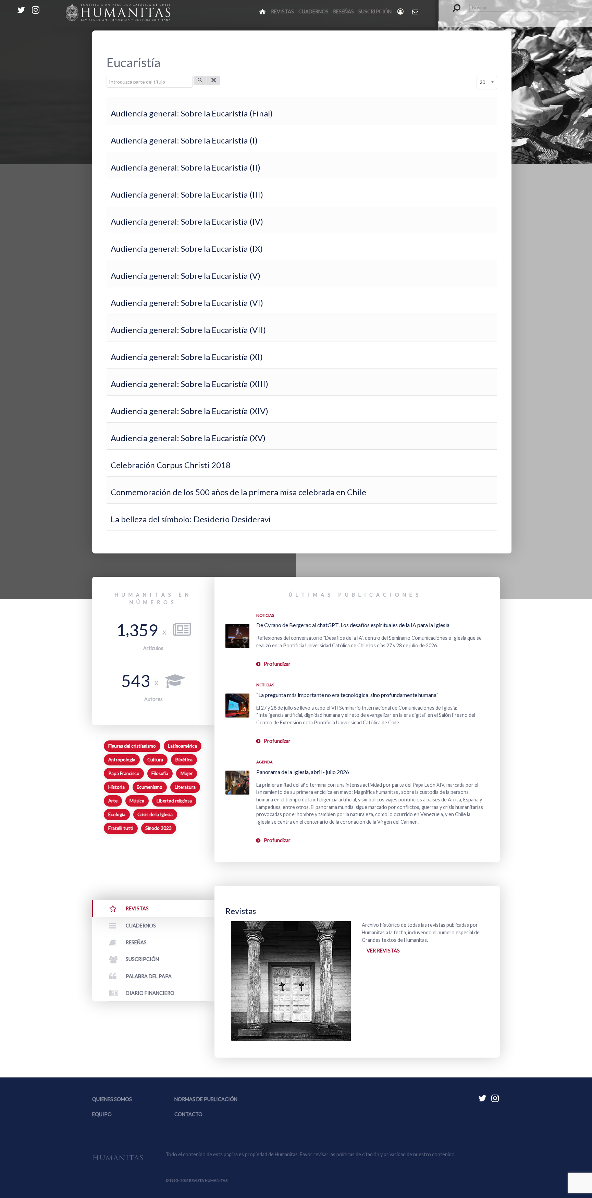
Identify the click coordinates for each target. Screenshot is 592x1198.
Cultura (155, 759)
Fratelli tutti (120, 828)
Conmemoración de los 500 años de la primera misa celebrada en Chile (238, 492)
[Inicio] (263, 11)
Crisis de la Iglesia (155, 814)
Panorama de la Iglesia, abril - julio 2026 (302, 772)
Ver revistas (383, 950)
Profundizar (277, 664)
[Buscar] (200, 80)
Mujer (187, 773)
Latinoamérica (182, 746)
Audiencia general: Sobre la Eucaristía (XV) (188, 438)
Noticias (265, 615)
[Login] (401, 11)
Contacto (188, 1114)
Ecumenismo (149, 787)
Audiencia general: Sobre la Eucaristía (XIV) (189, 411)
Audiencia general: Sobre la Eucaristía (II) (185, 167)
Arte (113, 800)
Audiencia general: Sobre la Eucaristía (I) (184, 140)
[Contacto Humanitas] (415, 11)
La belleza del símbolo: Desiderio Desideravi (192, 519)
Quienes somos (112, 1099)
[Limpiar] (213, 80)
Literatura (185, 787)
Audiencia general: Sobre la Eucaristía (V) (185, 275)
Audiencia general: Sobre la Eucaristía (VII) (188, 330)
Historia (116, 787)
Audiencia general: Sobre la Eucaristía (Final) (192, 113)
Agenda (264, 762)
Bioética (184, 759)
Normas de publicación (205, 1099)
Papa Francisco (123, 773)
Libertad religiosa (174, 800)
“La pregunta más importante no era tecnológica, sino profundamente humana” (347, 694)
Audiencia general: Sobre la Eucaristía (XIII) (189, 384)
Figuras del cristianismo (132, 746)
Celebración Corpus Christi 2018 (171, 465)
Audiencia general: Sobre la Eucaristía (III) (187, 194)
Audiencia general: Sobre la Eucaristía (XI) (187, 357)
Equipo (102, 1114)
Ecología (116, 814)
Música (137, 800)
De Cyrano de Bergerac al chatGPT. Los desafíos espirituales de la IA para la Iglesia (352, 625)
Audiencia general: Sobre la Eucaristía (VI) (187, 303)
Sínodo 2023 (158, 828)
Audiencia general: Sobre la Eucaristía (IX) (187, 248)
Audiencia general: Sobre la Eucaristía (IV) (187, 221)
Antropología (121, 759)
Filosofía (159, 773)
